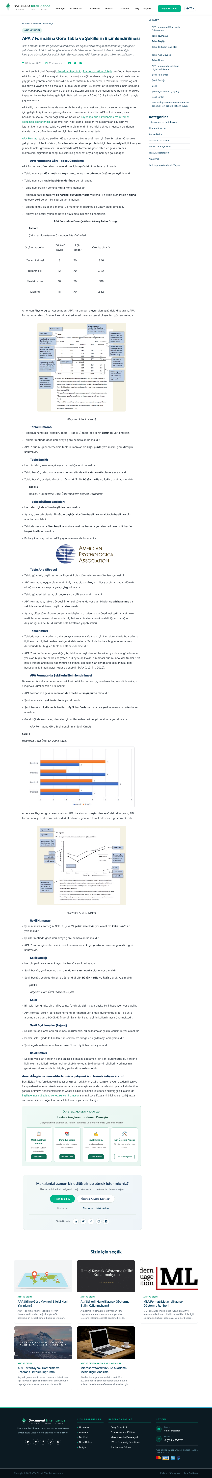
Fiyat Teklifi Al (169, 8)
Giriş (136, 8)
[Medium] (106, 1221)
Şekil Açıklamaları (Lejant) (165, 91)
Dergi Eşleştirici (119, 1427)
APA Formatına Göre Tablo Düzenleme (166, 29)
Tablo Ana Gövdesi (161, 54)
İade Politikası (191, 1473)
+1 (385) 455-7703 (173, 1440)
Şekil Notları (158, 97)
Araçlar (108, 8)
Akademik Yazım (157, 128)
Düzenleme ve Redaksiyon (163, 122)
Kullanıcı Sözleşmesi (170, 1473)
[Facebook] (81, 63)
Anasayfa (60, 8)
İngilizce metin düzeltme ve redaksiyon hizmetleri (51, 1095)
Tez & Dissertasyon (159, 152)
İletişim (82, 1447)
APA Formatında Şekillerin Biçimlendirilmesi (165, 68)
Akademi (125, 8)
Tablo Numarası (160, 35)
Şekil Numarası (160, 74)
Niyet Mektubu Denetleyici (124, 1437)
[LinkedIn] (69, 63)
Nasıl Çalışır (85, 1442)
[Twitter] (75, 63)
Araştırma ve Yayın (159, 140)
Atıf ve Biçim (48, 23)
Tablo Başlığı (158, 41)
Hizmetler (95, 8)
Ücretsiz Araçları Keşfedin (95, 1198)
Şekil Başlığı (158, 80)
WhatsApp (104, 1208)
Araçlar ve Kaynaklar (160, 146)
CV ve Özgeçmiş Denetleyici (125, 1442)
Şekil (154, 86)
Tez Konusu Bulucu (121, 1447)
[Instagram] (99, 1221)
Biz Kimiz (84, 1437)
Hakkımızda (76, 8)
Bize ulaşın (88, 1208)
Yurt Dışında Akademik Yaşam (164, 165)
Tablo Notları (158, 60)
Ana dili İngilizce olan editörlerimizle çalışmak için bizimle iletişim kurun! (170, 104)
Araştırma (154, 158)
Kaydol (147, 8)
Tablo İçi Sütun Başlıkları (165, 47)
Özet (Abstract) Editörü (123, 1432)
